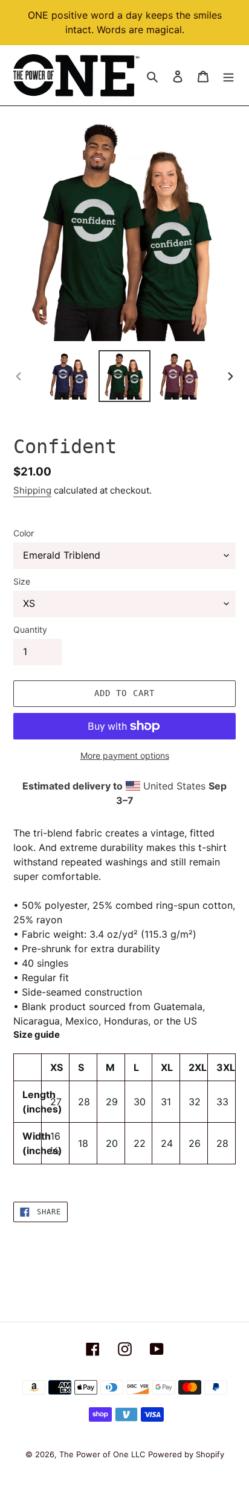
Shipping (32, 490)
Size (21, 581)
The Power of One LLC (102, 1454)
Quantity (30, 629)
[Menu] (228, 75)
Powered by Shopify (186, 1454)
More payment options (124, 755)
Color (23, 533)
